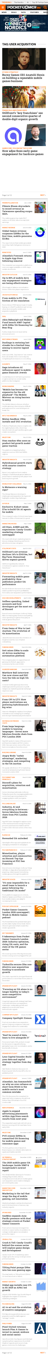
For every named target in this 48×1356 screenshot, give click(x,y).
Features (34, 12)
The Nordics (19, 2)
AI (28, 2)
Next (42, 195)
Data (23, 12)
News (4, 12)
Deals (14, 12)
